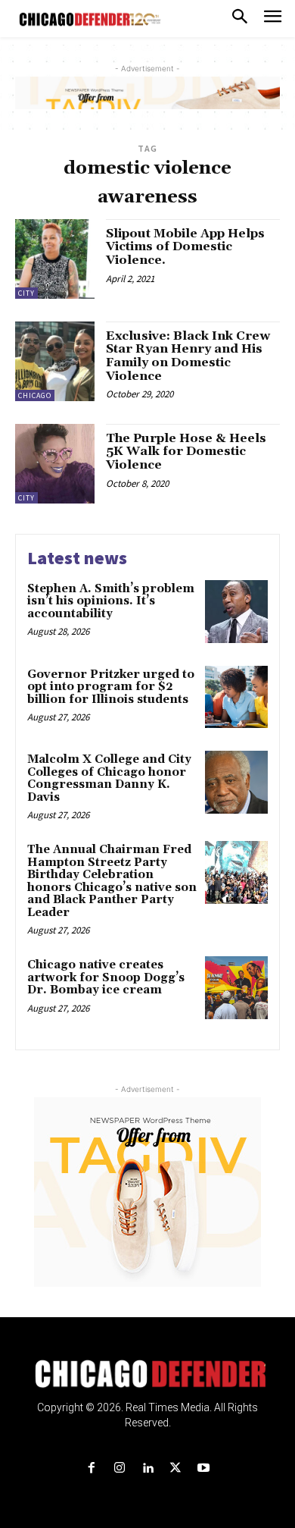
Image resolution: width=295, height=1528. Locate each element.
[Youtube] (204, 1468)
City (26, 293)
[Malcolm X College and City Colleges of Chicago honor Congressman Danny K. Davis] (236, 782)
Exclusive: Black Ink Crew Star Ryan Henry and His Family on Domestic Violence (188, 356)
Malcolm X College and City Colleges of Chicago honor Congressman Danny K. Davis (109, 778)
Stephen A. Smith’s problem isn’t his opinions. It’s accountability (110, 601)
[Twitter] (176, 1468)
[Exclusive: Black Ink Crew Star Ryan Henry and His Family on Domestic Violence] (55, 361)
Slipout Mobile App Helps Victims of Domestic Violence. (185, 247)
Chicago (34, 395)
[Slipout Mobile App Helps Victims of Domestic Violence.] (55, 259)
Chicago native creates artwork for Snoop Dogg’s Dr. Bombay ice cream (106, 977)
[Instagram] (119, 1468)
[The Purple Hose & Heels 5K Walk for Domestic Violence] (55, 464)
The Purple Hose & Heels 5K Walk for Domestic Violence (186, 451)
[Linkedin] (147, 1468)
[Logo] (148, 1374)
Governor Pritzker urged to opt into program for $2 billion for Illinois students (110, 687)
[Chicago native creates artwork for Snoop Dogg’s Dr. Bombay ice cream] (236, 987)
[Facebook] (91, 1468)
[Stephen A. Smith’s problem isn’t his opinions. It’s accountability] (236, 611)
